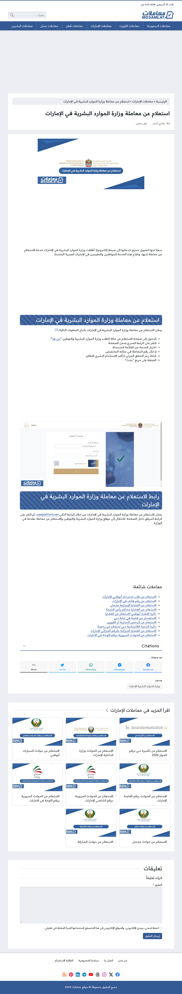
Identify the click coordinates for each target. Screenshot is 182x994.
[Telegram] (84, 974)
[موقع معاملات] (158, 15)
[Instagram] (104, 974)
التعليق (157, 884)
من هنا (56, 338)
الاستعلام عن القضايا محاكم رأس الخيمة (131, 609)
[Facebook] (118, 974)
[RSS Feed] (64, 974)
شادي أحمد (158, 123)
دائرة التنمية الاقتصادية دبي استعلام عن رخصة (126, 626)
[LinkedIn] (78, 974)
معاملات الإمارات (142, 101)
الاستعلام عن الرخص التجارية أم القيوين (131, 622)
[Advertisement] (91, 59)
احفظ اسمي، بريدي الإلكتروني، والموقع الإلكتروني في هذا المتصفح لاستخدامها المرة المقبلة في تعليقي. (101, 928)
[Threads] (98, 974)
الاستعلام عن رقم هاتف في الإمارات (134, 601)
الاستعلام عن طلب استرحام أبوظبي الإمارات (129, 596)
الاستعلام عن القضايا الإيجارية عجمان (133, 605)
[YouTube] (91, 974)
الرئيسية (161, 101)
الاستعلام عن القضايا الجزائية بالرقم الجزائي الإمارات (123, 630)
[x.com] (111, 974)
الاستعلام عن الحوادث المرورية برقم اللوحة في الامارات (121, 635)
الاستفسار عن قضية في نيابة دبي (135, 618)
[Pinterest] (71, 974)
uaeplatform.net (48, 514)
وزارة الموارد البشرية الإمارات (144, 686)
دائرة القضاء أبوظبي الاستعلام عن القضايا (130, 613)
